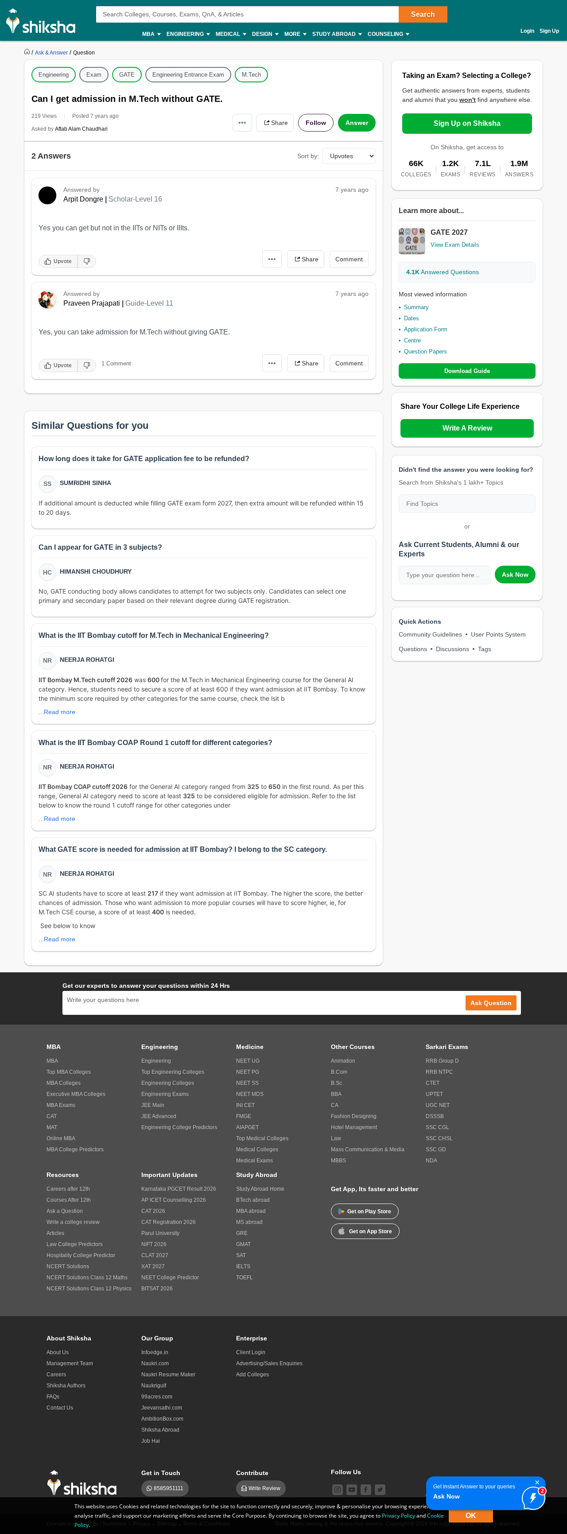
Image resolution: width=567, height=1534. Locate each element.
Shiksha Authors (66, 1386)
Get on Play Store (369, 1211)
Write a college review (73, 1222)
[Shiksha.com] (44, 20)
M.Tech (251, 74)
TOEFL (244, 1277)
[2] (531, 1496)
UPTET (434, 1094)
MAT (52, 1127)
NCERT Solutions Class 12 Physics (89, 1288)
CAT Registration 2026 (168, 1222)
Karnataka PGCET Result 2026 (178, 1189)
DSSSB (435, 1116)
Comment (349, 259)
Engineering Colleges (167, 1083)
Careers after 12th (68, 1189)
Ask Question (491, 1002)
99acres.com (156, 1397)
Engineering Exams (165, 1094)
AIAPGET (247, 1127)
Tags (484, 648)
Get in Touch (160, 1472)
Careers (56, 1374)
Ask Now (515, 574)
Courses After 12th (69, 1200)
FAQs (53, 1397)
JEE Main (152, 1105)
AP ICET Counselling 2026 (173, 1200)
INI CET (245, 1105)
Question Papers (425, 351)
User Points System (498, 634)
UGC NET (438, 1105)
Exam (93, 74)
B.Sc (336, 1083)
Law (336, 1138)
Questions (413, 648)
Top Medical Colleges (262, 1138)
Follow (316, 122)
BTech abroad (253, 1200)
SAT (241, 1255)
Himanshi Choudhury (96, 571)
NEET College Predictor (170, 1277)
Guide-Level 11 (149, 303)
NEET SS (247, 1083)
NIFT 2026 (154, 1244)
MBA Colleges (64, 1083)
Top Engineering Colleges (172, 1072)
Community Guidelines (430, 634)
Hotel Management (354, 1127)
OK (471, 1515)
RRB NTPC (439, 1072)
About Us (58, 1352)
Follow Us (346, 1472)
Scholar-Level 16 (135, 199)
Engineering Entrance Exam (188, 74)
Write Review (264, 1488)
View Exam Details (455, 244)
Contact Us (60, 1408)
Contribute (252, 1472)
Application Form (425, 329)
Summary (416, 307)
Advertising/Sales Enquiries (269, 1363)
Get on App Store (370, 1231)
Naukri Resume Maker (168, 1374)
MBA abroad (251, 1211)
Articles (55, 1233)
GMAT (243, 1244)
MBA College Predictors (75, 1149)
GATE (127, 74)
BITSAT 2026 (157, 1288)
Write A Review (467, 428)
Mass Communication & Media (367, 1149)
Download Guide (467, 371)
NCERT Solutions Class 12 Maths (87, 1277)
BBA (336, 1094)
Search (423, 14)
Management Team (70, 1363)
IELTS (243, 1266)
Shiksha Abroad (160, 1430)
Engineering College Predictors (179, 1127)
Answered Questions (442, 272)
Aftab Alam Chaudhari (81, 129)
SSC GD (436, 1149)
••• (242, 122)
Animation (343, 1061)
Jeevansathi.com (161, 1408)
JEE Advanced (158, 1116)
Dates (411, 318)
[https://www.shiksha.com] (27, 52)
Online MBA (61, 1138)
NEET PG (247, 1072)
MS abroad (249, 1222)
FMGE (243, 1116)
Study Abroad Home (260, 1189)
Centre (412, 340)
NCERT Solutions (68, 1266)
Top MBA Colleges (69, 1072)
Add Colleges (252, 1374)
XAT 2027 (153, 1266)
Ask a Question (65, 1211)
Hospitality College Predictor (81, 1255)
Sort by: (308, 155)
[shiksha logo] (84, 1482)
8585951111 (168, 1488)
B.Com (339, 1072)
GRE (242, 1233)
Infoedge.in (154, 1352)
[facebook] (366, 1489)
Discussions (452, 648)
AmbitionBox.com (162, 1419)
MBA (52, 1061)
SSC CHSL (439, 1138)
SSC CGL (437, 1127)
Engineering (54, 74)
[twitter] (380, 1489)
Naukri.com (155, 1363)
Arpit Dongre (83, 199)
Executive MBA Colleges (76, 1094)
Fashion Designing (354, 1116)
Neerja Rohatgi (87, 659)
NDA (431, 1160)
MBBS (338, 1160)
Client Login (250, 1352)
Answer (357, 122)
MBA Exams (61, 1105)
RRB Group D (442, 1061)
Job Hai (150, 1441)
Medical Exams (254, 1160)
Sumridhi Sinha (85, 482)
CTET (432, 1083)
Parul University (160, 1233)
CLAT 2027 (154, 1255)
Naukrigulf (153, 1386)
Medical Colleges (257, 1149)
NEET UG (248, 1061)
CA (334, 1105)
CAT (52, 1116)
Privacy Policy (398, 1515)
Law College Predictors (75, 1244)
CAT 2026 (153, 1211)
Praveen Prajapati (91, 303)
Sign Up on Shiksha (467, 123)
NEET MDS (250, 1094)
